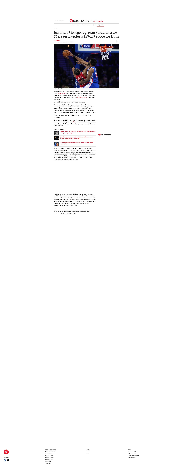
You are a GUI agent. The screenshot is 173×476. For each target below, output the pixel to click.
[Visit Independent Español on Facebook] (5, 460)
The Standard (48, 461)
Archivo (88, 451)
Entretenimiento (86, 25)
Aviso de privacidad (132, 451)
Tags (87, 453)
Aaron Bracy (57, 40)
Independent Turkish (49, 455)
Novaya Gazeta (48, 463)
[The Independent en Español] (86, 20)
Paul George (61, 93)
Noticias (72, 25)
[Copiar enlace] (118, 41)
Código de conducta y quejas (133, 455)
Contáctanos (6, 457)
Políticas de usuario (132, 453)
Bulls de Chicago (82, 97)
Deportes (100, 25)
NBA (73, 122)
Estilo (78, 25)
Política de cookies (131, 457)
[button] (60, 20)
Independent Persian (49, 457)
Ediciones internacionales (50, 451)
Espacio (94, 25)
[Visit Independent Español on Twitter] (8, 460)
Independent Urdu (49, 459)
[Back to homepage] (24, 451)
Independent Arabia (49, 453)
